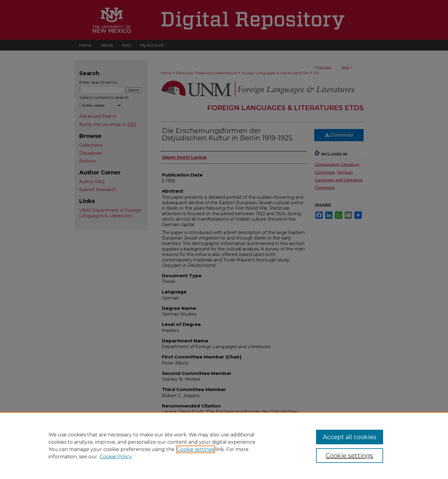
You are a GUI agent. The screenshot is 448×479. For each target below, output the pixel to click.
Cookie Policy (116, 457)
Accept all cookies (349, 437)
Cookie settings (195, 449)
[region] (224, 445)
